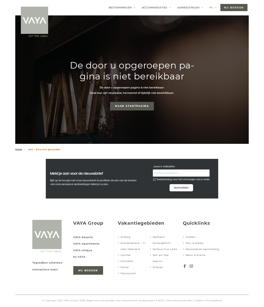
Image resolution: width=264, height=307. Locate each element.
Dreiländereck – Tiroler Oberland (133, 246)
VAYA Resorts (83, 237)
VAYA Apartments (86, 243)
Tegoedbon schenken (47, 262)
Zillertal (158, 267)
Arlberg (126, 236)
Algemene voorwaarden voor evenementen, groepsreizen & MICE (125, 300)
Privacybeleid (214, 300)
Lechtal (126, 255)
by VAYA (79, 256)
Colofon (198, 300)
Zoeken (191, 236)
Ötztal (125, 267)
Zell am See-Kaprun (161, 258)
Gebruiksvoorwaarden (179, 300)
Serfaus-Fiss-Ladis (165, 249)
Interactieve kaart (45, 269)
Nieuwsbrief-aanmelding (202, 249)
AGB (82, 300)
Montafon (127, 261)
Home (18, 149)
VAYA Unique (82, 250)
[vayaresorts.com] (34, 22)
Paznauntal (128, 273)
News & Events (196, 255)
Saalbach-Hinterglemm (162, 239)
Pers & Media (194, 243)
